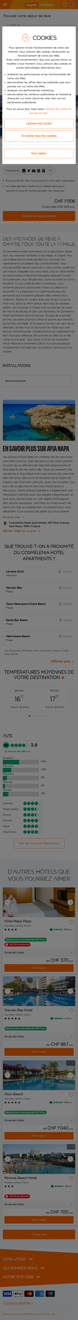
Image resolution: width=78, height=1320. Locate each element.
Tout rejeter (39, 153)
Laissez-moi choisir (39, 123)
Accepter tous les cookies (39, 136)
